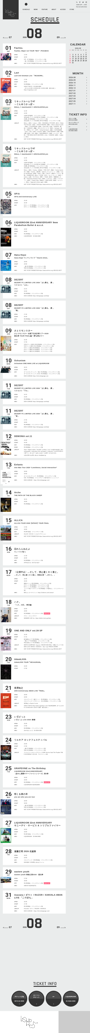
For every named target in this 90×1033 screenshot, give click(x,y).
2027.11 (72, 104)
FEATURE (45, 9)
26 (78, 60)
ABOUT (54, 9)
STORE (72, 9)
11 (75, 56)
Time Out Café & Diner (81, 6)
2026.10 (72, 83)
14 (83, 56)
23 (70, 60)
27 (81, 60)
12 (78, 56)
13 (81, 56)
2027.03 (72, 96)
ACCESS (63, 9)
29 (86, 60)
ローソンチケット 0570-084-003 (74, 123)
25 (75, 60)
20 (81, 58)
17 (73, 58)
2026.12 (72, 88)
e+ (69, 126)
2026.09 (72, 80)
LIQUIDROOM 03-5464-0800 (73, 129)
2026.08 (72, 77)
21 (83, 58)
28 (83, 60)
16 (70, 58)
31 (73, 62)
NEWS (36, 9)
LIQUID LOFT (79, 4)
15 (86, 56)
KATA (85, 4)
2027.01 (72, 91)
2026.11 (72, 85)
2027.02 (72, 93)
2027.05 (72, 101)
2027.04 (72, 98)
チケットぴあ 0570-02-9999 (73, 119)
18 (75, 58)
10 (73, 56)
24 (73, 60)
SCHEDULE (26, 9)
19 (78, 58)
